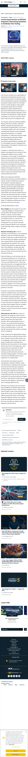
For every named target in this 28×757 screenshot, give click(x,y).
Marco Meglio (13, 477)
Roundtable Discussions (7, 439)
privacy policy (4, 423)
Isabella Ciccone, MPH (8, 507)
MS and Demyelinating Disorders (9, 430)
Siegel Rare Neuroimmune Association (10, 437)
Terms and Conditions (14, 650)
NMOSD (19, 430)
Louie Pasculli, (6, 477)
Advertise (14, 646)
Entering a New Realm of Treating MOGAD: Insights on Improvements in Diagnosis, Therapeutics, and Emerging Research (14, 443)
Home (2, 13)
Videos (17, 432)
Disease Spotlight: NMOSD (8, 435)
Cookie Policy (11, 744)
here (18, 202)
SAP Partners (12, 432)
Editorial (14, 642)
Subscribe (21, 419)
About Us (14, 639)
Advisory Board (14, 641)
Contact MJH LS (14, 647)
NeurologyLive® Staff (8, 536)
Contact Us (14, 644)
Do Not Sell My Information (14, 649)
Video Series (4, 432)
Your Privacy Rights (15, 747)
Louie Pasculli (6, 565)
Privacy (14, 652)
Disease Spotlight (8, 13)
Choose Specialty (12, 5)
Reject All (16, 750)
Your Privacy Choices (14, 653)
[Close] (25, 731)
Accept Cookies (15, 754)
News (16, 684)
